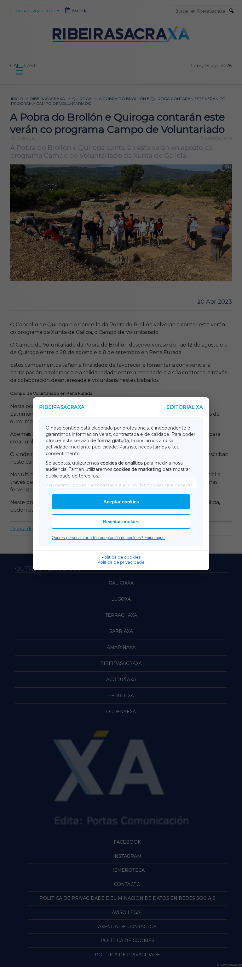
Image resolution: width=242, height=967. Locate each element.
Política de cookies (121, 557)
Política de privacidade (121, 562)
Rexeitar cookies (121, 521)
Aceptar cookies (121, 501)
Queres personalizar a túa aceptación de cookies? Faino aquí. (108, 537)
